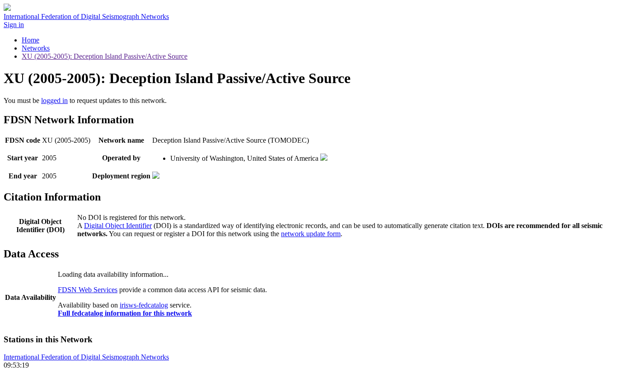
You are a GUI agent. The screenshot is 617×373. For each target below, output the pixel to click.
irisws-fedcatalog (144, 305)
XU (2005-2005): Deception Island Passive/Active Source (104, 56)
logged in (54, 100)
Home (30, 40)
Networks (36, 48)
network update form (311, 234)
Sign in (14, 24)
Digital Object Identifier (118, 225)
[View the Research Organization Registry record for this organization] (323, 158)
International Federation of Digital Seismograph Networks (86, 357)
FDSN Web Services (87, 290)
